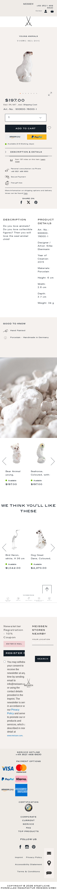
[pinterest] (35, 846)
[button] (20, 93)
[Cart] (52, 11)
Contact (39, 11)
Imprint (19, 857)
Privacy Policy (34, 857)
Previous (4, 461)
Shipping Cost (30, 105)
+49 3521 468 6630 (45, 7)
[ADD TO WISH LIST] (49, 128)
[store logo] (28, 4)
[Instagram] (28, 846)
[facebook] (22, 846)
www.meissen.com (14, 736)
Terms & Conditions (28, 872)
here (26, 193)
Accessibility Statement (28, 865)
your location (41, 639)
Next (53, 461)
